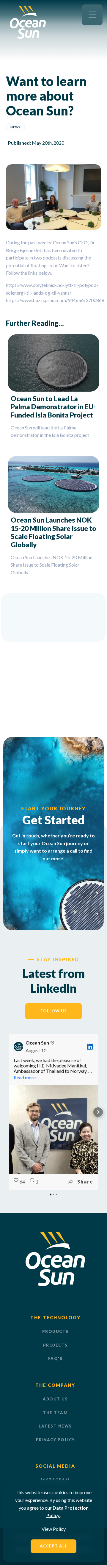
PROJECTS (55, 1345)
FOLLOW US (53, 1011)
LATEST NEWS (55, 1426)
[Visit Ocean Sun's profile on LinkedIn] (18, 1046)
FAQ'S (55, 1358)
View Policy (54, 1529)
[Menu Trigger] (92, 14)
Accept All (53, 1546)
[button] (9, 1112)
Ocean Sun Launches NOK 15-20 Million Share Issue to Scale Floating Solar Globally (53, 532)
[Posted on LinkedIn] (89, 1046)
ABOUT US (55, 1399)
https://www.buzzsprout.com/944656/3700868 (55, 300)
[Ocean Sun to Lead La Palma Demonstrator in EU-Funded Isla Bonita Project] (53, 363)
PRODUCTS (55, 1331)
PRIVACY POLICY (55, 1439)
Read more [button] (25, 1077)
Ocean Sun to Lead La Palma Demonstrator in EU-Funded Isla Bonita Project (53, 406)
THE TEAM (55, 1412)
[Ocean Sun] (28, 37)
